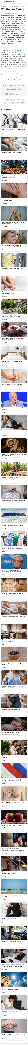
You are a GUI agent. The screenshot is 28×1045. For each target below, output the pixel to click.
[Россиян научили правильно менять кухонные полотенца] (14, 635)
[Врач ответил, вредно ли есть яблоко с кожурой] (14, 820)
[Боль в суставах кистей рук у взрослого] (14, 1029)
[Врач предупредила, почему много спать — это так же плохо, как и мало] (14, 496)
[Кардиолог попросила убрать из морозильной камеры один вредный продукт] (14, 844)
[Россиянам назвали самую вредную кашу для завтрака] (14, 333)
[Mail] (5, 1)
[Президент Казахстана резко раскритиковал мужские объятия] (14, 565)
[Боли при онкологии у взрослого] (14, 1006)
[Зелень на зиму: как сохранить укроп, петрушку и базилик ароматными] (14, 310)
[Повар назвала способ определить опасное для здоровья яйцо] (14, 380)
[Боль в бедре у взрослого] (14, 913)
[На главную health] (10, 1)
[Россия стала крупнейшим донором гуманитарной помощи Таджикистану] (14, 774)
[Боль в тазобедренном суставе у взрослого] (14, 704)
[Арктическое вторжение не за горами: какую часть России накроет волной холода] (14, 519)
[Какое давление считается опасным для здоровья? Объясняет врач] (14, 124)
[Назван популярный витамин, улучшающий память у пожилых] (14, 472)
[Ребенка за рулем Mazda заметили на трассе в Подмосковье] (14, 936)
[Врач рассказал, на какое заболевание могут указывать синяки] (14, 217)
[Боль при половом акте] (14, 426)
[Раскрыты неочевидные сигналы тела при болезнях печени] (14, 287)
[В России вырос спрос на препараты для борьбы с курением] (14, 681)
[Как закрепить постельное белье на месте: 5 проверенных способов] (14, 356)
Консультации (4, 6)
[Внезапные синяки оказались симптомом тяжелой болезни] (14, 194)
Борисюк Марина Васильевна (15, 50)
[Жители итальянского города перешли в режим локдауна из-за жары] (14, 983)
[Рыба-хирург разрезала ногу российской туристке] (14, 890)
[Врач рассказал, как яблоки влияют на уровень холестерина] (14, 171)
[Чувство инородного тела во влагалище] (14, 612)
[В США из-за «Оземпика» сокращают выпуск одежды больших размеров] (14, 542)
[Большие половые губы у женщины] (14, 148)
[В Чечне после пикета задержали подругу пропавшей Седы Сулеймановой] (14, 240)
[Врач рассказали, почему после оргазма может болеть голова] (14, 588)
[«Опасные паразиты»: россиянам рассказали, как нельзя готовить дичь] (14, 728)
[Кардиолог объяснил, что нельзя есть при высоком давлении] (14, 449)
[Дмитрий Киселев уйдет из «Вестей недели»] (14, 403)
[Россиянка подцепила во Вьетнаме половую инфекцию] (14, 264)
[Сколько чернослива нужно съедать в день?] (14, 658)
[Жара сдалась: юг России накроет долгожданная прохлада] (14, 867)
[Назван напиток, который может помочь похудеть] (14, 751)
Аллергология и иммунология (16, 6)
